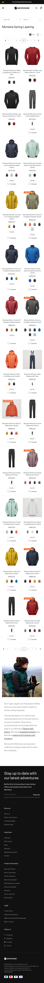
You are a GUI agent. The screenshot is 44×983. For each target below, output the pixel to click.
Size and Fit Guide (9, 869)
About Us (7, 814)
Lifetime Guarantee (10, 887)
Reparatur (7, 848)
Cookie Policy (8, 911)
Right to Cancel (9, 921)
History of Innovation (10, 817)
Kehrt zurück (8, 841)
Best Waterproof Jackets (12, 883)
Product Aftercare (9, 876)
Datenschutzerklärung (11, 914)
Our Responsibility (9, 821)
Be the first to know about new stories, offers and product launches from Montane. (20, 787)
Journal (8, 945)
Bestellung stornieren (10, 852)
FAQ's (6, 845)
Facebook (9, 935)
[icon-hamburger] (3, 8)
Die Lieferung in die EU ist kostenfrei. (22, 2)
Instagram (9, 938)
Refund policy (8, 898)
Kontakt (6, 856)
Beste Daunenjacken (10, 880)
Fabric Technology (10, 872)
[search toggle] (36, 8)
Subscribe (36, 795)
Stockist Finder (8, 824)
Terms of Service (9, 894)
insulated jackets (28, 732)
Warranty (7, 890)
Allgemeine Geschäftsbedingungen (15, 918)
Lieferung (7, 838)
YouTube (9, 942)
